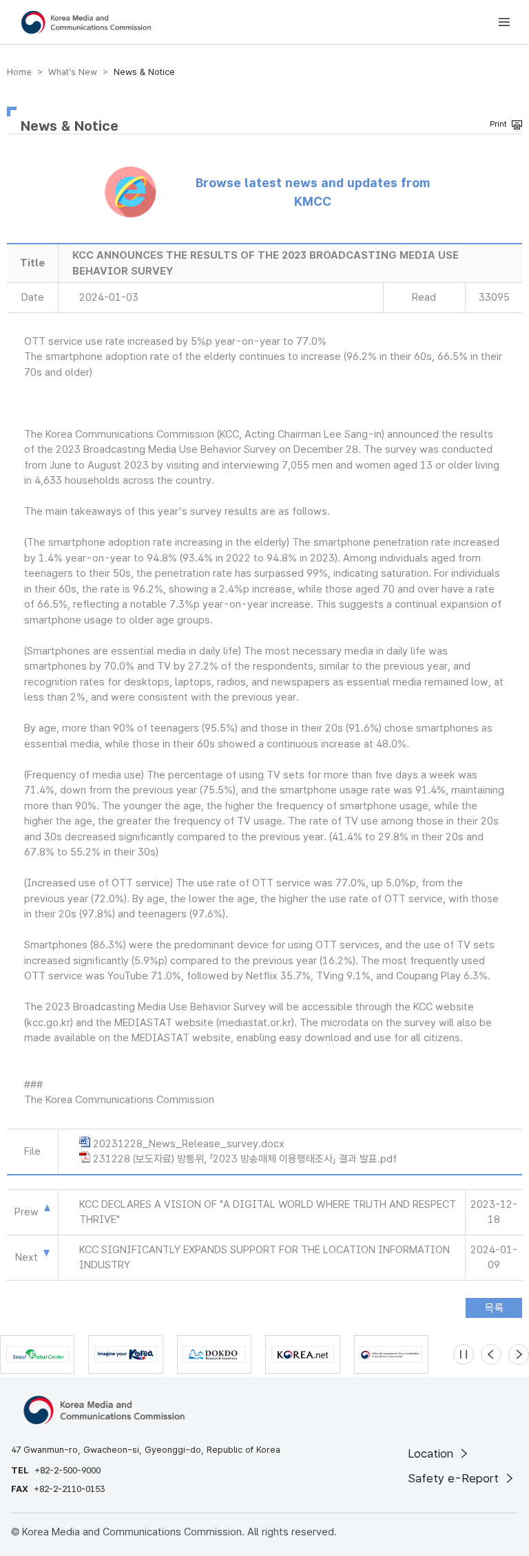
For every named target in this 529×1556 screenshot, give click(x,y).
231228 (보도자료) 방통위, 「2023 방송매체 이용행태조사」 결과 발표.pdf (245, 1159)
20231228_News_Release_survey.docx (188, 1144)
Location (432, 1453)
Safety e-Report (455, 1478)
